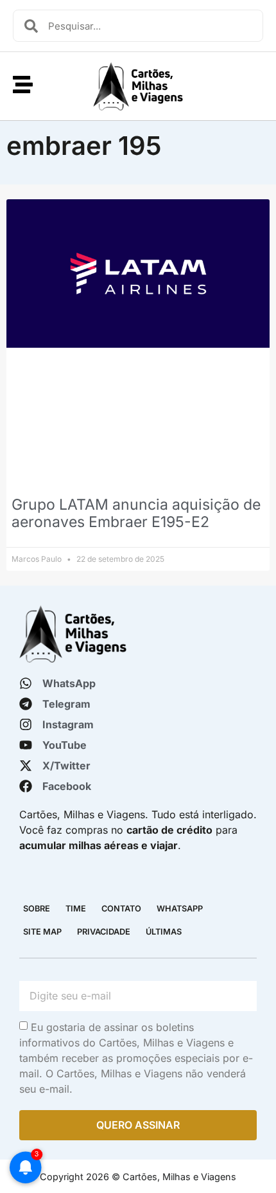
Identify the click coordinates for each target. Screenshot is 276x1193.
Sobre (36, 908)
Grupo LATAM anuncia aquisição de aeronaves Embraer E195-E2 (136, 514)
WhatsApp (180, 908)
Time (75, 908)
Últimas (164, 932)
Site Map (42, 932)
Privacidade (103, 932)
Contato (121, 908)
